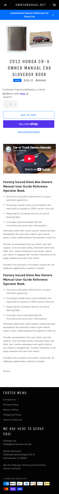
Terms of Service (12, 419)
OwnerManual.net (30, 5)
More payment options (29, 132)
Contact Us (9, 399)
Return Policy (10, 409)
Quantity (7, 97)
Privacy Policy (11, 404)
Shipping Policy (12, 414)
